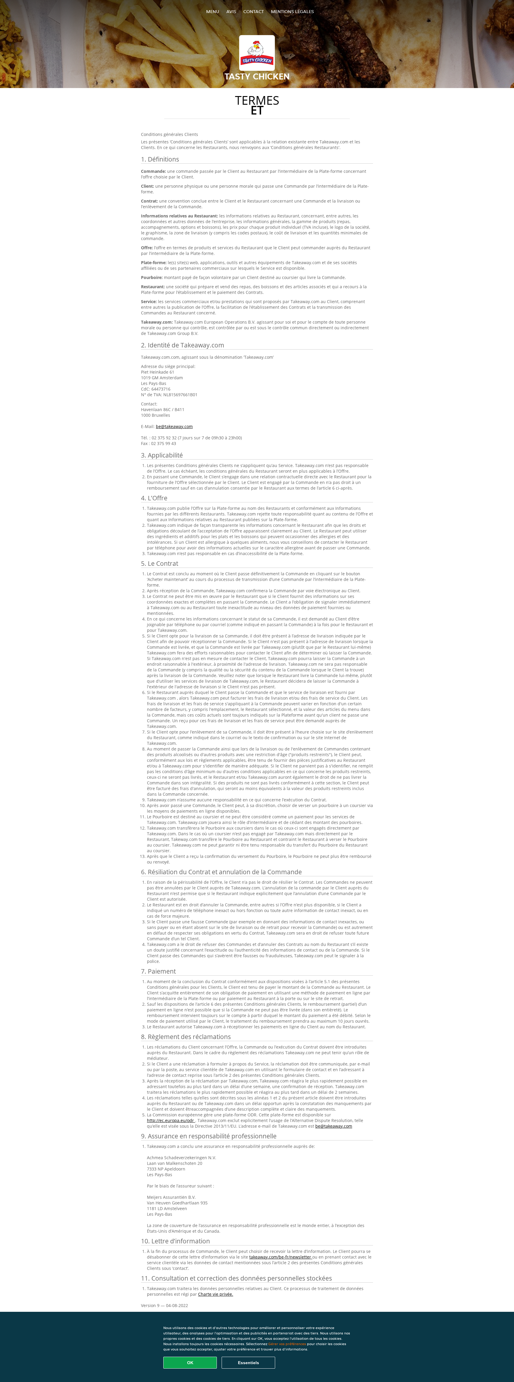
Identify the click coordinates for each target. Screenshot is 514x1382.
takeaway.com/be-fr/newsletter (280, 1257)
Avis (231, 11)
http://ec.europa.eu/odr (171, 1120)
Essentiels (248, 1362)
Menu (212, 11)
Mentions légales (292, 11)
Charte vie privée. (215, 1294)
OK (190, 1362)
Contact (253, 11)
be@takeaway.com (174, 426)
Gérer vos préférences (287, 1344)
